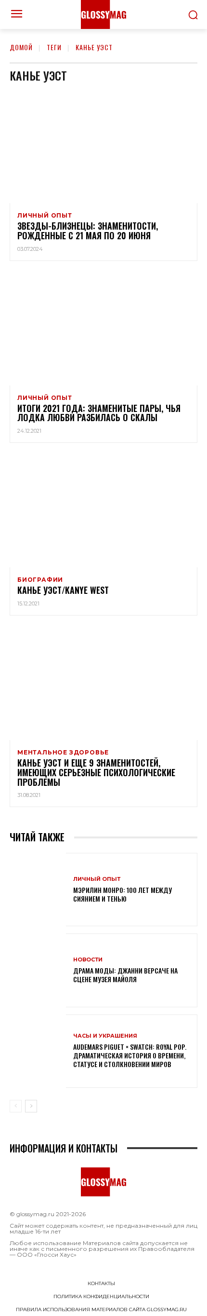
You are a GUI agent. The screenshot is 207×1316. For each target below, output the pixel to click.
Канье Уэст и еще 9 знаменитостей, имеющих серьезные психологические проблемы (96, 772)
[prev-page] (16, 1106)
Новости (88, 959)
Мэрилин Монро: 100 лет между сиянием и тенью (122, 894)
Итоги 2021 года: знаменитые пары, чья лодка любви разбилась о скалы (99, 413)
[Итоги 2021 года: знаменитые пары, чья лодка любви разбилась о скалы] (103, 329)
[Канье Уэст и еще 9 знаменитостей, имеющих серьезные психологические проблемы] (103, 683)
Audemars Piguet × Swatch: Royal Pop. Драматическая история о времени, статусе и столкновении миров (129, 1055)
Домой (21, 47)
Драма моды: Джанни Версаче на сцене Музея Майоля (125, 974)
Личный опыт (44, 216)
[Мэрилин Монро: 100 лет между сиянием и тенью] (38, 889)
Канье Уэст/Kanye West (63, 590)
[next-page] (31, 1106)
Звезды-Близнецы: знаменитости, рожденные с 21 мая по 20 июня (87, 230)
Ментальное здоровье (63, 752)
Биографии (40, 580)
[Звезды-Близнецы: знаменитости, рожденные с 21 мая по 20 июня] (103, 146)
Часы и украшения (105, 1036)
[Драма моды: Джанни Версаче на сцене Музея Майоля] (38, 970)
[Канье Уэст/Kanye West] (103, 510)
